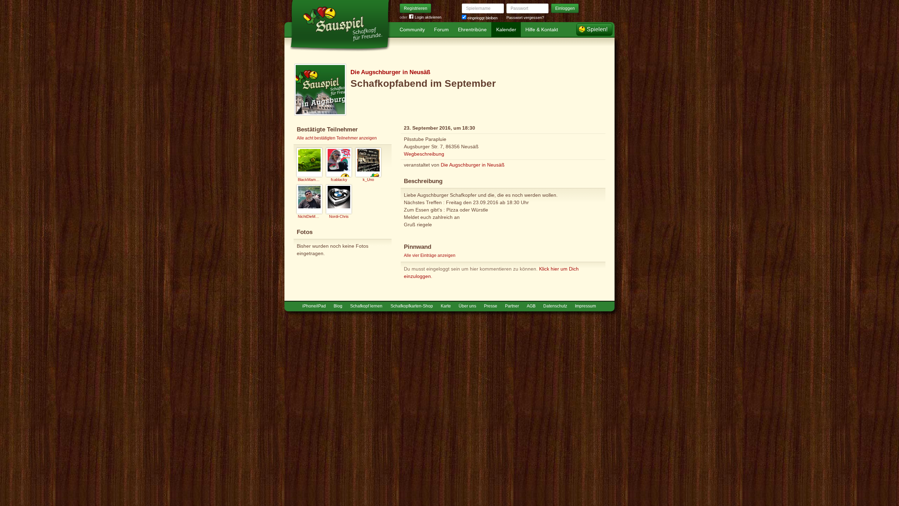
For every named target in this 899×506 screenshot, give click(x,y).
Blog (338, 306)
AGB (531, 306)
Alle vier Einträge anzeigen (429, 255)
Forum (441, 29)
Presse (490, 306)
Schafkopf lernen (366, 306)
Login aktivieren (428, 17)
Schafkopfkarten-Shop (412, 306)
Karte (446, 306)
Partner (512, 306)
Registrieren (415, 8)
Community (412, 29)
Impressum (585, 306)
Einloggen (565, 8)
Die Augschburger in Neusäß (390, 72)
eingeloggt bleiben (482, 18)
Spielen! (597, 29)
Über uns (467, 306)
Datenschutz (555, 306)
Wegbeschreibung (424, 154)
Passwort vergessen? (525, 17)
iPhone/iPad (314, 306)
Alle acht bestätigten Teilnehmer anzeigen (337, 138)
